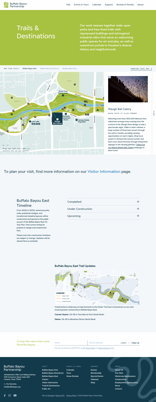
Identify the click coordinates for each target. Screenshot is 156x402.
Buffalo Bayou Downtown (49, 68)
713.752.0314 (11, 384)
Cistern (45, 379)
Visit (68, 4)
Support (109, 4)
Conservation (120, 379)
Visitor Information (104, 171)
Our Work (119, 373)
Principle (51, 396)
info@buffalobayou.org (12, 387)
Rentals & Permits (125, 4)
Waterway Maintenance (125, 376)
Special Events (97, 376)
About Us (119, 370)
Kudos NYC (60, 396)
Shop (93, 383)
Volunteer (95, 379)
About (140, 4)
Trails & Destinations (51, 386)
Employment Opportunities (126, 383)
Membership (96, 373)
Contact (118, 389)
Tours (68, 373)
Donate (94, 370)
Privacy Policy (90, 348)
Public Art (46, 389)
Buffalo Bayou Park (30, 68)
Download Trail (140, 68)
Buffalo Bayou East (70, 68)
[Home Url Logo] (15, 5)
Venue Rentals (72, 376)
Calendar (96, 4)
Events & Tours (81, 4)
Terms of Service (104, 348)
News (117, 386)
